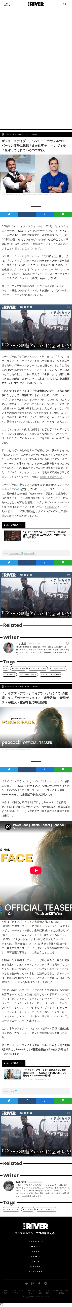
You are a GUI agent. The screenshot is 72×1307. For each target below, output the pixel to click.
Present (36, 1267)
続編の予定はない (50, 476)
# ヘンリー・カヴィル (28, 674)
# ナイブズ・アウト (11, 1209)
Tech (36, 1262)
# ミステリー (28, 1209)
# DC (5, 668)
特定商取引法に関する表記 (61, 1291)
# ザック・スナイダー (37, 668)
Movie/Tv (36, 1242)
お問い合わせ (30, 1291)
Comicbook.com (14, 553)
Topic (27, 134)
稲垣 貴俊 (8, 686)
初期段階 (50, 506)
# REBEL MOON (18, 668)
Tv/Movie (34, 134)
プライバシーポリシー (17, 1291)
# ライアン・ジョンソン (46, 1209)
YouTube (36, 1271)
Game (36, 1252)
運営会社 (40, 1291)
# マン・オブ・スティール (51, 674)
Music (36, 1247)
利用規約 (5, 1291)
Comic (36, 1257)
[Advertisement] (36, 86)
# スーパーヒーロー (57, 668)
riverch (47, 1297)
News (27, 686)
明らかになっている (26, 248)
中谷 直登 (8, 134)
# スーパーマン (9, 674)
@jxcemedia (28, 553)
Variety (12, 1091)
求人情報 (48, 1291)
